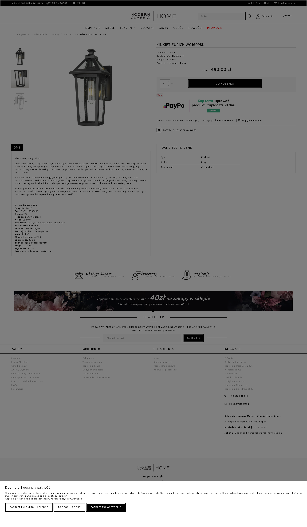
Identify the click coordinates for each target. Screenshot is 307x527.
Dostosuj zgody (69, 507)
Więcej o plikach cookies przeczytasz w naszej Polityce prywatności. (44, 499)
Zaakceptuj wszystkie (106, 507)
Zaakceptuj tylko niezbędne (29, 507)
